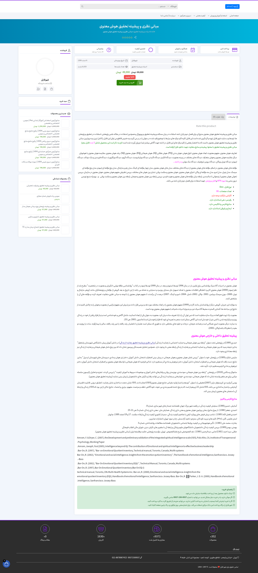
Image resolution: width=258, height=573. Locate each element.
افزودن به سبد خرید (126, 82)
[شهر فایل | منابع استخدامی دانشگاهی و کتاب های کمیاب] (27, 6)
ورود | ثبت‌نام (231, 6)
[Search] (82, 6)
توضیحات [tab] (231, 116)
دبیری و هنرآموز (185, 15)
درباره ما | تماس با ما (168, 15)
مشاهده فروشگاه (44, 83)
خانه (153, 31)
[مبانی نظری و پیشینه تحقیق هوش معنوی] (212, 84)
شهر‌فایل (134, 60)
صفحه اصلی (234, 15)
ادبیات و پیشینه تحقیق (142, 31)
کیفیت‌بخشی (200, 15)
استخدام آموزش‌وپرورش (218, 15)
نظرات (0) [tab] (216, 116)
